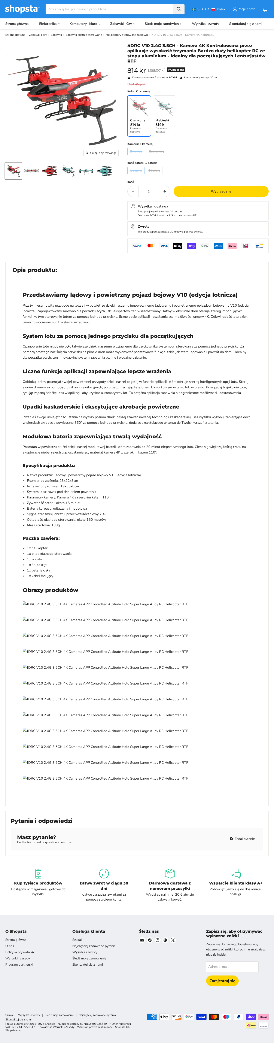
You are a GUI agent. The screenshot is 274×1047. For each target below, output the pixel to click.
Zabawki (56, 35)
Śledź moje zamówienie (163, 23)
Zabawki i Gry (121, 23)
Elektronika (48, 23)
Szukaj (77, 940)
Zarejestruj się (222, 980)
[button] (209, 9)
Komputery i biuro (84, 23)
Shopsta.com (13, 1030)
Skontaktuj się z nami (245, 23)
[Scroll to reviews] (198, 66)
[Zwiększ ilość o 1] (164, 191)
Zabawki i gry (38, 35)
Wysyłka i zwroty (205, 23)
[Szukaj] (179, 9)
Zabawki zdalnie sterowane (84, 35)
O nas (9, 946)
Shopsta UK (122, 1027)
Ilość (130, 182)
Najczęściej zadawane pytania (94, 946)
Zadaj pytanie (244, 839)
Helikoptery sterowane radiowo (127, 35)
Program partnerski (19, 964)
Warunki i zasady (17, 958)
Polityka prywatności (20, 952)
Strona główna (17, 23)
